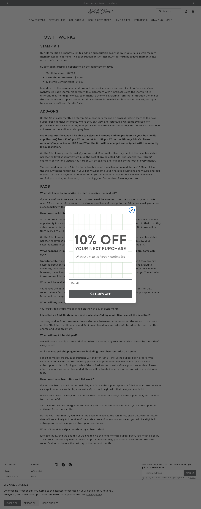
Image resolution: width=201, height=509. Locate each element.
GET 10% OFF (100, 294)
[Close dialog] (132, 210)
